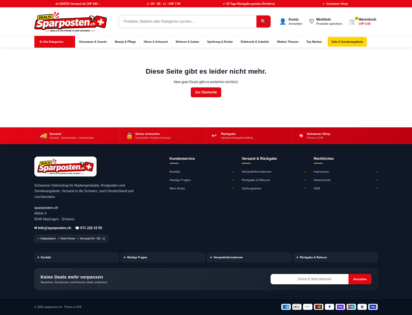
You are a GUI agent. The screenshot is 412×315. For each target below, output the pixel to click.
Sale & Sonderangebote (347, 41)
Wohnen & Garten (187, 41)
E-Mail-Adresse (282, 276)
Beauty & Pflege (125, 41)
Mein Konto (201, 188)
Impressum (346, 171)
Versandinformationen (274, 171)
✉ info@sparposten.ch (52, 228)
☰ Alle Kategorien (51, 41)
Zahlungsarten (274, 188)
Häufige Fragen (201, 180)
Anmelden (360, 279)
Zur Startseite (206, 92)
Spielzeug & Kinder (220, 41)
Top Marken (314, 41)
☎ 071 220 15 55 (88, 228)
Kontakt (201, 171)
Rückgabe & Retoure (274, 180)
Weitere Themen (287, 41)
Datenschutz (346, 180)
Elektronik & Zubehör (255, 41)
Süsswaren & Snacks (93, 41)
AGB (346, 188)
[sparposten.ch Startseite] (73, 21)
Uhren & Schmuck (156, 41)
